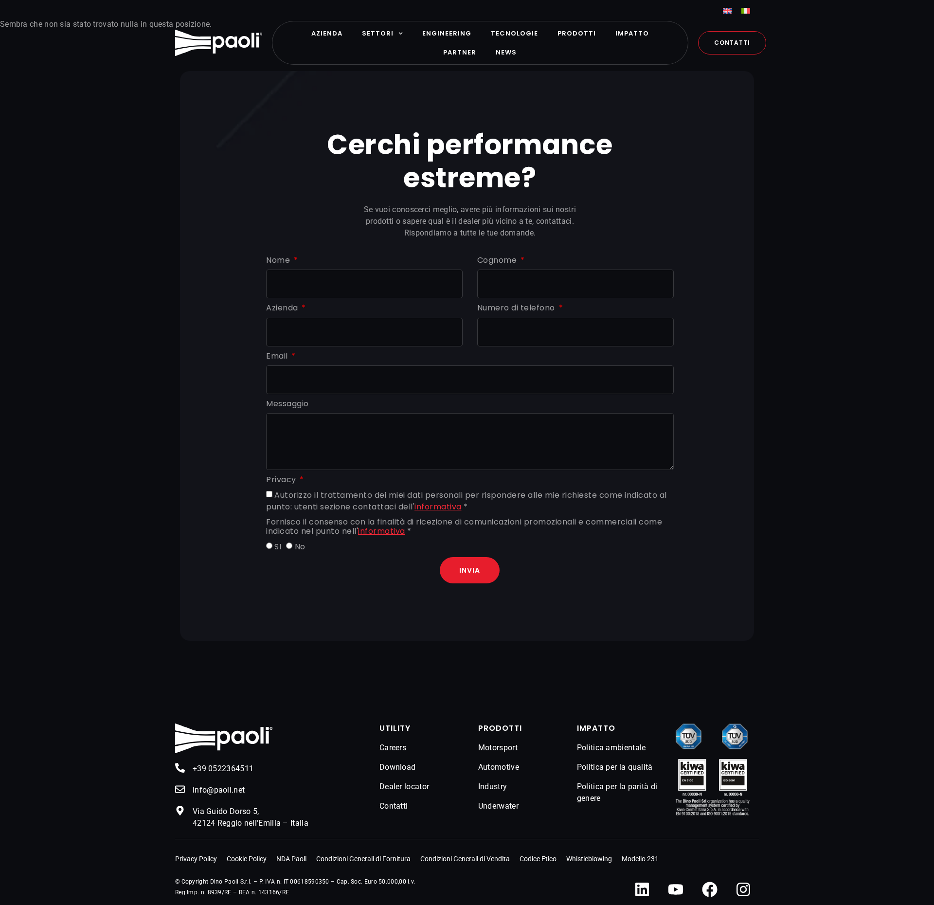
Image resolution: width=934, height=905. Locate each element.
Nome (279, 260)
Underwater (498, 806)
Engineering (446, 33)
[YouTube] (675, 889)
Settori (378, 33)
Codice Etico (538, 859)
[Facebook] (709, 889)
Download (397, 767)
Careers (392, 747)
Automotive (498, 767)
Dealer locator (404, 786)
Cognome (498, 260)
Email (278, 356)
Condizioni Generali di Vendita (465, 859)
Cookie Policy (247, 859)
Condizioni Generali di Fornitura (363, 859)
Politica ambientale (611, 747)
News (506, 52)
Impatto (632, 33)
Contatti (393, 806)
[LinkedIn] (642, 889)
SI (277, 547)
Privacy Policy (196, 859)
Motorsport (498, 747)
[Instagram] (743, 889)
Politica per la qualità (615, 767)
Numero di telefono (517, 308)
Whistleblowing (589, 859)
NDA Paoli (291, 859)
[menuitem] (727, 10)
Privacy (282, 480)
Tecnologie (514, 33)
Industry (492, 786)
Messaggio (287, 404)
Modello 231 (640, 859)
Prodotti (576, 33)
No (300, 547)
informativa (438, 506)
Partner (459, 52)
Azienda (326, 33)
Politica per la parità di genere (617, 792)
